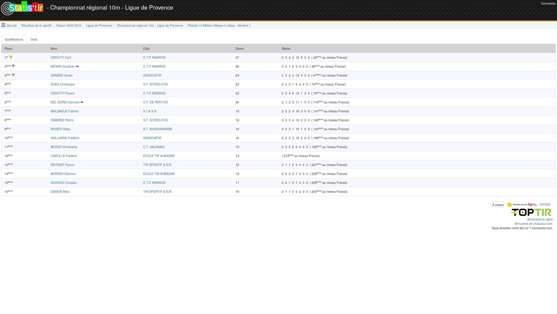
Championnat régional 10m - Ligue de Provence (150, 25)
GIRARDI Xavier (62, 75)
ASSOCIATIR (152, 75)
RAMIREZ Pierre (62, 120)
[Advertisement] (461, 11)
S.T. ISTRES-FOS (155, 84)
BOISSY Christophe (64, 147)
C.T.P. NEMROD (154, 57)
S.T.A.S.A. (150, 111)
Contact (545, 204)
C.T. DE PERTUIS (155, 102)
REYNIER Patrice (62, 164)
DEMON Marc (60, 191)
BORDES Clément (63, 173)
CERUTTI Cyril (61, 57)
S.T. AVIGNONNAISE (157, 129)
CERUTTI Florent (63, 93)
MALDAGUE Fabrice (65, 111)
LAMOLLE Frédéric (64, 156)
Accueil (12, 25)
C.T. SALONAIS (153, 147)
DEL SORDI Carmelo (65, 102)
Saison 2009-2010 (68, 25)
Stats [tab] (33, 39)
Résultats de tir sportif (36, 25)
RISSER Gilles (60, 129)
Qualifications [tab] (14, 39)
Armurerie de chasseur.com (534, 223)
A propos (498, 205)
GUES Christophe (63, 84)
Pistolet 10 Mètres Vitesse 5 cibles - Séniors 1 (219, 25)
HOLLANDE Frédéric (65, 138)
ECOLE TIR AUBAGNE (159, 156)
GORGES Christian (64, 182)
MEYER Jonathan (63, 66)
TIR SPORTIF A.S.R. (157, 164)
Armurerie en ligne (540, 219)
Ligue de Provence (99, 25)
